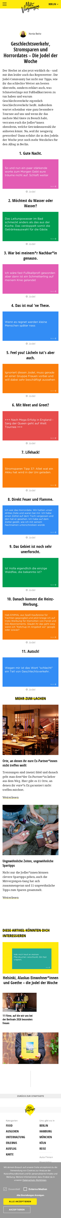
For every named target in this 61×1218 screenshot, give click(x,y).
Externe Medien (38, 1189)
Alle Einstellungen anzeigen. (31, 1195)
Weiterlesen (11, 797)
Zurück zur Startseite (30, 1096)
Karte (10, 1154)
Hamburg (45, 1131)
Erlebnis (11, 1143)
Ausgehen (12, 1131)
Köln (42, 1143)
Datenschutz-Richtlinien (34, 1180)
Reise (42, 1149)
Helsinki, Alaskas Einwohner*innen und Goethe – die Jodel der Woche (30, 980)
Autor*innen (46, 1157)
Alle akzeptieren (20, 1201)
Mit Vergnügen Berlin (30, 7)
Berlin (43, 1126)
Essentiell (14, 1189)
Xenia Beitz (34, 33)
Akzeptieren (17, 1209)
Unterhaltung (15, 1137)
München (45, 1137)
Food (9, 1126)
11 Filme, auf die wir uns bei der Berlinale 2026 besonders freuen (18, 1019)
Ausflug (11, 1149)
